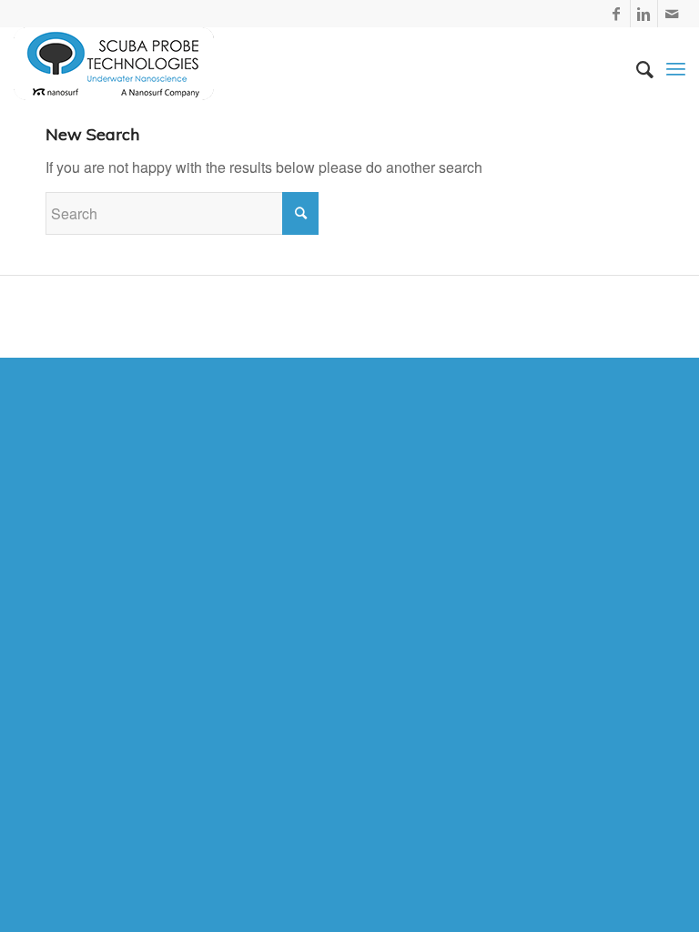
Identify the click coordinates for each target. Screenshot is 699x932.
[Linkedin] (644, 13)
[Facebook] (616, 13)
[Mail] (671, 13)
